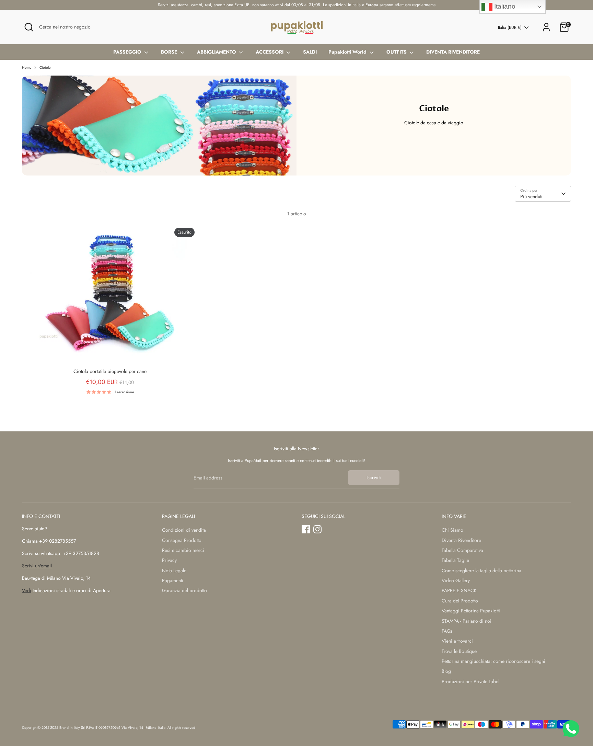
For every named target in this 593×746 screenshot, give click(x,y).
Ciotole (44, 67)
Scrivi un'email (37, 565)
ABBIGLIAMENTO (217, 51)
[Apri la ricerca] (29, 27)
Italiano (503, 6)
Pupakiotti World (348, 51)
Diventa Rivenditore (461, 540)
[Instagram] (317, 529)
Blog (446, 671)
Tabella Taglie (455, 560)
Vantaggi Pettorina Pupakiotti (471, 610)
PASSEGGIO (128, 51)
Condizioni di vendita (184, 530)
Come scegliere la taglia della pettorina (481, 570)
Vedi (26, 590)
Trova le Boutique (459, 651)
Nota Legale (174, 570)
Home (26, 67)
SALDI (310, 51)
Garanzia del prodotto (184, 590)
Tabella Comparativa (462, 550)
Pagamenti (172, 580)
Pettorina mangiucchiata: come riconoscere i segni (493, 661)
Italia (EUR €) (510, 28)
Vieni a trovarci (457, 640)
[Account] (546, 27)
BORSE (169, 51)
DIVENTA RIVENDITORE (453, 51)
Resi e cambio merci (183, 550)
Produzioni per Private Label (470, 681)
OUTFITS (397, 51)
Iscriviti (374, 477)
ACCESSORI (270, 51)
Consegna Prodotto (181, 540)
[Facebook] (306, 529)
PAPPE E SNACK (459, 590)
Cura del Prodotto (460, 600)
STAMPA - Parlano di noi (466, 621)
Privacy (169, 560)
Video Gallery (456, 580)
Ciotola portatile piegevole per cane (110, 371)
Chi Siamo (452, 530)
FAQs (447, 631)
